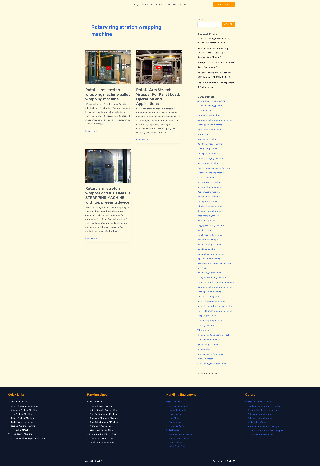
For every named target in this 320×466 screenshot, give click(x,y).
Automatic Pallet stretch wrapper (263, 410)
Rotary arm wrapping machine (212, 277)
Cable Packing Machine (22, 422)
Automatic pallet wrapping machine (215, 120)
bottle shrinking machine (210, 129)
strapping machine (207, 315)
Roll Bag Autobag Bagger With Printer (28, 438)
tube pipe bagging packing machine (215, 335)
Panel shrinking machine (102, 442)
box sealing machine (208, 139)
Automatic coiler (205, 110)
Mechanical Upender (179, 406)
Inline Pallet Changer (179, 446)
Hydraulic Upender (178, 410)
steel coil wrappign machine (24, 406)
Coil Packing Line (95, 401)
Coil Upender (175, 422)
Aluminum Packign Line (101, 426)
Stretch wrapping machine (210, 320)
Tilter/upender (204, 330)
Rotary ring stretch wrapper (261, 418)
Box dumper (203, 134)
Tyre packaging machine (209, 339)
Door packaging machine (210, 182)
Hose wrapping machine (209, 215)
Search (201, 19)
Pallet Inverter (173, 430)
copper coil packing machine (212, 172)
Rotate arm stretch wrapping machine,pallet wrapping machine (107, 94)
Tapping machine (206, 325)
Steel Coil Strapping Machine (104, 414)
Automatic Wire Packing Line (103, 410)
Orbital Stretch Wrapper (256, 422)
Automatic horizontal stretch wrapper (266, 430)
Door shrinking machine (209, 187)
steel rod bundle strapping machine (215, 311)
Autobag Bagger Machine (20, 434)
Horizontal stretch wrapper (210, 211)
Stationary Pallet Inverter (180, 434)
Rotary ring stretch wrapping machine (216, 282)
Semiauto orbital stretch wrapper (264, 426)
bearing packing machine (210, 124)
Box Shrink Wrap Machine (210, 144)
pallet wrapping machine (210, 244)
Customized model (207, 177)
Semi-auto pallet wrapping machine (215, 287)
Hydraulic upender (206, 220)
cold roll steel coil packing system (214, 168)
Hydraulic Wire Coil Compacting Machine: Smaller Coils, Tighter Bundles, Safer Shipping (213, 52)
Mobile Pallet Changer (179, 438)
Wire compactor (205, 358)
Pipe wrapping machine (209, 258)
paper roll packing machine (211, 254)
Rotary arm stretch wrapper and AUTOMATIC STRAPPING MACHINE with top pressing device (107, 195)
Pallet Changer (176, 442)
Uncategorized (204, 349)
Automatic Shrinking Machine (101, 434)
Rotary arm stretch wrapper (261, 414)
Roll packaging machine (209, 272)
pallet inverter (204, 230)
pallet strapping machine (210, 235)
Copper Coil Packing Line (101, 430)
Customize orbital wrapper (260, 434)
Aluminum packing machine (211, 101)
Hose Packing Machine (21, 414)
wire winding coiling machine (212, 363)
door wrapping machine (209, 196)
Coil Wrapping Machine (209, 163)
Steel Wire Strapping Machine (104, 418)
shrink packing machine (209, 291)
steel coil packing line (208, 296)
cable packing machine (209, 153)
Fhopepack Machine (207, 201)
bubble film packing (207, 148)
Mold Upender (175, 414)
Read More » (91, 131)
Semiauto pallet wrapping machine (265, 406)
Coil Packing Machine (18, 401)
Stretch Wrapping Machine (258, 401)
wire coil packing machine (210, 354)
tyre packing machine (208, 344)
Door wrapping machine (209, 192)
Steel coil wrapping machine (211, 301)
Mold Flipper (175, 418)
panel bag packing (206, 249)
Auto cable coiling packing (210, 105)
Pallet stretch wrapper (208, 239)
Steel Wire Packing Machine (24, 410)
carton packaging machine (210, 158)
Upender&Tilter (174, 401)
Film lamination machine (210, 206)
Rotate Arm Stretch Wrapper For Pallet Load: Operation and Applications (158, 97)
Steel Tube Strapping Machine (104, 422)
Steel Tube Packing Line (101, 406)
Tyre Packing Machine (21, 430)
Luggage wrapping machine (211, 225)
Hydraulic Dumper (177, 426)
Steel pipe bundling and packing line (215, 306)
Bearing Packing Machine (23, 426)
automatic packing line (209, 115)
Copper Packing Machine (22, 418)
